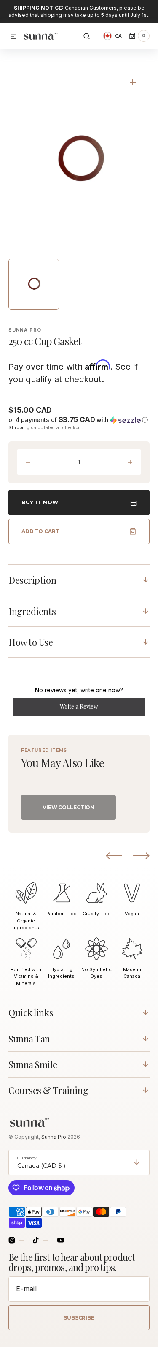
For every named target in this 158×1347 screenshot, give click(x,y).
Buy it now (40, 502)
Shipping (19, 427)
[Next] (141, 855)
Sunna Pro (54, 1137)
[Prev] (114, 855)
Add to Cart (40, 531)
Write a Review (90, 708)
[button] (13, 36)
